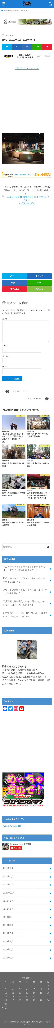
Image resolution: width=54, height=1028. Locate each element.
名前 (4, 345)
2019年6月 (8, 925)
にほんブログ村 (27, 203)
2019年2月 (8, 957)
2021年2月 (8, 868)
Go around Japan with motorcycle (29, 1022)
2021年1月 (8, 876)
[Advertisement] (27, 102)
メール (5, 356)
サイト (5, 367)
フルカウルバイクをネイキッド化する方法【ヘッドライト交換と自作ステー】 (24, 568)
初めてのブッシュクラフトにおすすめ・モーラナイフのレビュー (25, 580)
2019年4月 (8, 941)
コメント (6, 319)
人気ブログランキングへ (27, 68)
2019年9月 (8, 901)
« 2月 (4, 1007)
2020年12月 (9, 884)
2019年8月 (8, 909)
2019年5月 (8, 933)
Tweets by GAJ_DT (11, 826)
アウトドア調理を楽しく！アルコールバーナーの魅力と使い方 (25, 591)
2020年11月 (9, 892)
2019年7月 (8, 917)
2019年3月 (8, 949)
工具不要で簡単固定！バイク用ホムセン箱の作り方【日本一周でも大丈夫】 (25, 603)
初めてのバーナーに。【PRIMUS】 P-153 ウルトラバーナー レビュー (25, 615)
